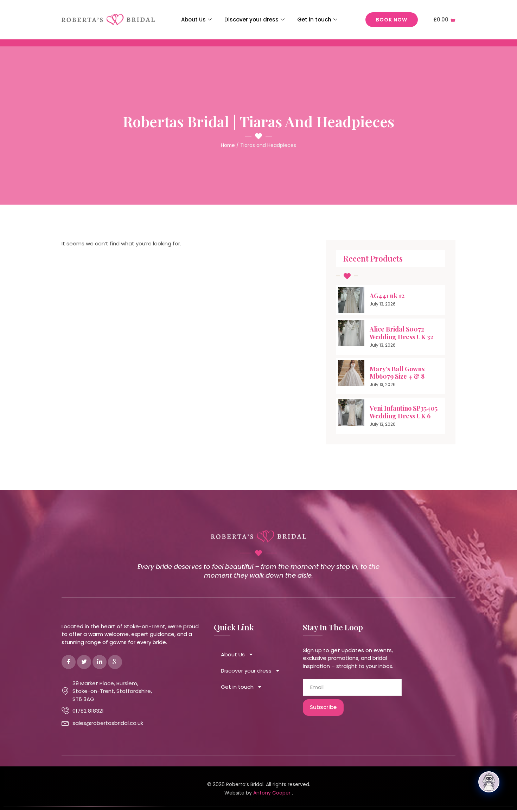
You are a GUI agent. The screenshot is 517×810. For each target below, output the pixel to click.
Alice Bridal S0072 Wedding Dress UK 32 (401, 333)
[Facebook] (69, 662)
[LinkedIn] (99, 662)
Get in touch (314, 19)
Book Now (391, 19)
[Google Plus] (115, 662)
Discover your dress (251, 19)
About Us (193, 19)
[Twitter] (84, 662)
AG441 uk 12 (387, 295)
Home (228, 145)
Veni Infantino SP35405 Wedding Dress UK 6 (404, 412)
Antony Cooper (272, 792)
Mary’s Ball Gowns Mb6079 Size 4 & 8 (397, 373)
